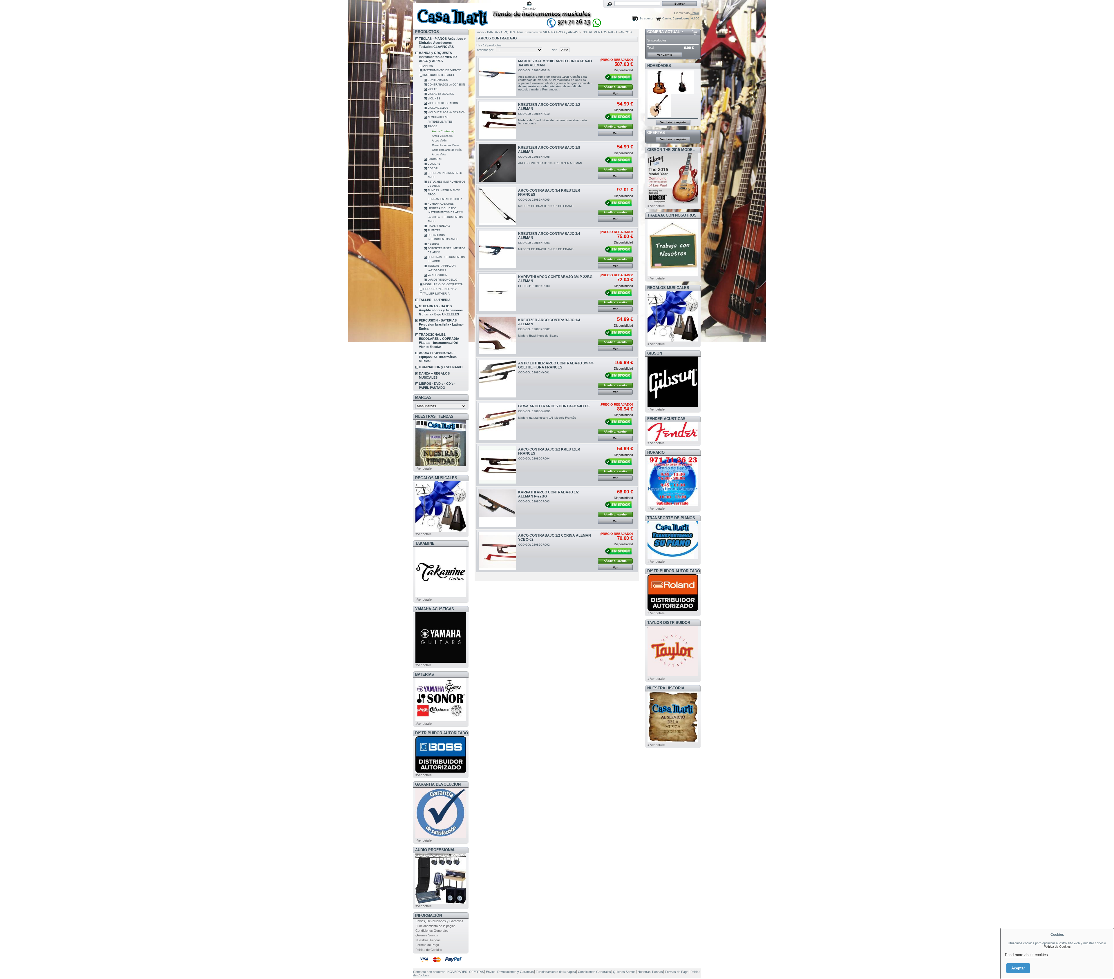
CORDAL (433, 168)
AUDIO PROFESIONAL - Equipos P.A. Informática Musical (438, 357)
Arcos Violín (439, 140)
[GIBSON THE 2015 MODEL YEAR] (673, 202)
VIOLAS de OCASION (441, 93)
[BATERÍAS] (440, 720)
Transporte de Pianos (671, 518)
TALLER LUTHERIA (436, 293)
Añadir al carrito (615, 86)
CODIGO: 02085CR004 (534, 458)
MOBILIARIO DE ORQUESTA (443, 284)
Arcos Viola (439, 154)
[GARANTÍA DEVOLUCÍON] (440, 837)
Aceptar (1018, 968)
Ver (554, 50)
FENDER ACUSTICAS (666, 419)
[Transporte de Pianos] (673, 558)
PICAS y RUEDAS (439, 225)
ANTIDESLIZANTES (440, 121)
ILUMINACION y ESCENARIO (441, 367)
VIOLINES (434, 98)
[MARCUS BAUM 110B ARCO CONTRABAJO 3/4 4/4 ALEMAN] (497, 77)
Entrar (694, 13)
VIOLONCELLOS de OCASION (446, 112)
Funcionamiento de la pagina (435, 926)
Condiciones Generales (432, 930)
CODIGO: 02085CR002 (534, 544)
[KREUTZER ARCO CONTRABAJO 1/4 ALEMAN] (497, 336)
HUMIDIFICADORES (441, 203)
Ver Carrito (664, 54)
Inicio (480, 32)
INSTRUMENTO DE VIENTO (442, 70)
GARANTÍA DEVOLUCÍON (438, 784)
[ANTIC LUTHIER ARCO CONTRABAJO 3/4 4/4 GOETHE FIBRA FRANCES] (497, 379)
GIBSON (654, 353)
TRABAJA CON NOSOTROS (672, 215)
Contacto (529, 8)
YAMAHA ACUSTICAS (434, 609)
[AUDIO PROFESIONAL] (440, 902)
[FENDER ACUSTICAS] (673, 439)
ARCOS (432, 126)
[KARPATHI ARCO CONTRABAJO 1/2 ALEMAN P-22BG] (497, 508)
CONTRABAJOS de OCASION (446, 84)
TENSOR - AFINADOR (442, 265)
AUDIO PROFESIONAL (435, 850)
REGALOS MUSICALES (436, 478)
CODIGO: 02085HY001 (534, 372)
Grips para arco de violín (447, 149)
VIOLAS (432, 89)
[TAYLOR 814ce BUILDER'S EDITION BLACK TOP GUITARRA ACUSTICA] (683, 92)
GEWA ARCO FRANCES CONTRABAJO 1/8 (553, 406)
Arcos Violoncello (442, 136)
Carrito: (667, 18)
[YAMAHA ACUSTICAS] (440, 661)
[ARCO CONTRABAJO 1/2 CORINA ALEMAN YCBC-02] (497, 551)
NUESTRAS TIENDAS (434, 416)
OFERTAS (656, 132)
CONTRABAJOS (438, 80)
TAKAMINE (425, 543)
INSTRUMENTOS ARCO (439, 75)
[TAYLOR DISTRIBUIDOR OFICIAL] (673, 675)
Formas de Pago (427, 945)
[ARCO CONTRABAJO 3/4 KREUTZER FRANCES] (497, 206)
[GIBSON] (673, 406)
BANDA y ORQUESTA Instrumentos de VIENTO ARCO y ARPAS (438, 57)
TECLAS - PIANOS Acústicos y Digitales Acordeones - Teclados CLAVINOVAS (442, 42)
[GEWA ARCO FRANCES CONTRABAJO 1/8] (497, 422)
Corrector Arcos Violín (445, 145)
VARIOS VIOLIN (437, 275)
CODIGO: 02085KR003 (534, 286)
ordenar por (485, 50)
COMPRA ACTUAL (663, 32)
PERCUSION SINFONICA (440, 288)
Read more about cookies (1026, 955)
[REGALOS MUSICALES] (440, 530)
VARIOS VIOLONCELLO (442, 279)
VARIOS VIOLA (437, 270)
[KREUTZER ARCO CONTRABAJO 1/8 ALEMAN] (497, 163)
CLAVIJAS (434, 163)
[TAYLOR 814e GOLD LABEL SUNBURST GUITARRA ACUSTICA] (659, 92)
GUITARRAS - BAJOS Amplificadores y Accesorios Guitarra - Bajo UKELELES (441, 310)
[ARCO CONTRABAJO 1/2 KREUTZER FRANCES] (497, 465)
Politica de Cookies (428, 949)
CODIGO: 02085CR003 (534, 501)
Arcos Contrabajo (443, 131)
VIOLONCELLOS (438, 107)
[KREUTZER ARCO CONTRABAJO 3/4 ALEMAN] (497, 249)
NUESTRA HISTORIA (665, 688)
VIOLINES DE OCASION (443, 103)
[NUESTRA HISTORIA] (673, 741)
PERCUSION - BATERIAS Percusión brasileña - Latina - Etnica (441, 324)
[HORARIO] (673, 505)
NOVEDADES (659, 65)
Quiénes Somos (426, 935)
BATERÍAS (424, 674)
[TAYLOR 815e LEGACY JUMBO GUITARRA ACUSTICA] (659, 115)
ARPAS (428, 65)
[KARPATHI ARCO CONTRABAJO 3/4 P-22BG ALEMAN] (497, 292)
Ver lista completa (673, 122)
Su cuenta (646, 18)
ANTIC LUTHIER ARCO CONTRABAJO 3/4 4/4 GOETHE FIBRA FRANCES (556, 365)
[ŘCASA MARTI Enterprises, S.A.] (451, 14)
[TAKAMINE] (440, 596)
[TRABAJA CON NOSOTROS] (673, 275)
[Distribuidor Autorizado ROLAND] (673, 609)
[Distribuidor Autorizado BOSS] (440, 771)
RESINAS (434, 243)
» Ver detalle (656, 206)
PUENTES (434, 230)
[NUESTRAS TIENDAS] (440, 465)
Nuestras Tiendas (428, 940)
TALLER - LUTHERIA (435, 299)
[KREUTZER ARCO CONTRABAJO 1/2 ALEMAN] (497, 120)
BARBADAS (435, 159)
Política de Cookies (1057, 946)
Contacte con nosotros (429, 971)
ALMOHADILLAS (438, 117)
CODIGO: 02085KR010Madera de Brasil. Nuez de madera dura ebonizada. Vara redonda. (553, 118)
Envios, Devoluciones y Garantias (439, 921)
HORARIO (656, 452)
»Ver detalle (423, 468)
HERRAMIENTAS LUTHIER (445, 199)
